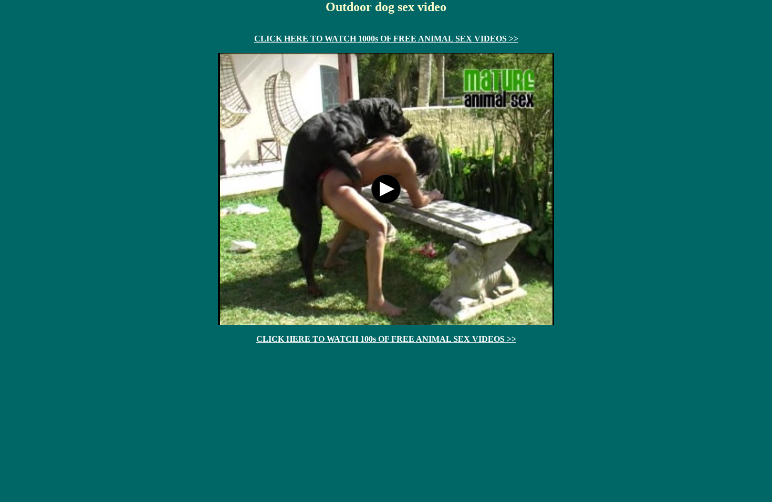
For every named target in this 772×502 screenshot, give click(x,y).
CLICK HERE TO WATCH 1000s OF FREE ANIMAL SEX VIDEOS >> (386, 38)
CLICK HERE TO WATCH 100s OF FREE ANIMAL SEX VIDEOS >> (386, 338)
